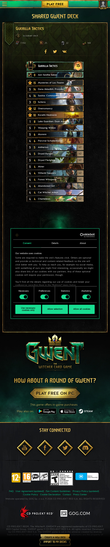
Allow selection (55, 309)
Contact (67, 495)
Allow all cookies (81, 309)
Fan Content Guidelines (58, 491)
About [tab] (83, 243)
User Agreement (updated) (30, 491)
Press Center (80, 495)
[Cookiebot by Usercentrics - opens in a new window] (82, 235)
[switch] (44, 297)
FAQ (11, 491)
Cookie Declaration (50, 495)
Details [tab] (55, 243)
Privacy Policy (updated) (86, 491)
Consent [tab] (27, 243)
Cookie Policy (30, 495)
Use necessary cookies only (28, 309)
